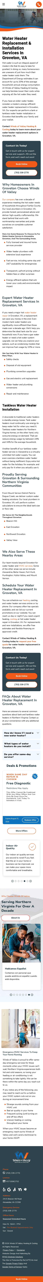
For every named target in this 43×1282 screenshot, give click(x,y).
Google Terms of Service (12, 1267)
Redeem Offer (30, 820)
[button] (12, 881)
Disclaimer (21, 1250)
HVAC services (26, 565)
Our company (8, 199)
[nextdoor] (20, 1190)
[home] (25, 1190)
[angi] (14, 1190)
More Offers (21, 831)
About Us (15, 918)
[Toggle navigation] (3, 4)
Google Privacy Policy (14, 1263)
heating (26, 600)
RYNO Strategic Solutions (12, 1257)
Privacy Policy (8, 1250)
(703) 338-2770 (21, 172)
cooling (13, 619)
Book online (21, 164)
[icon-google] (9, 1190)
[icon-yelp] (4, 1190)
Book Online (21, 1279)
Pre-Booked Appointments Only (20, 1227)
